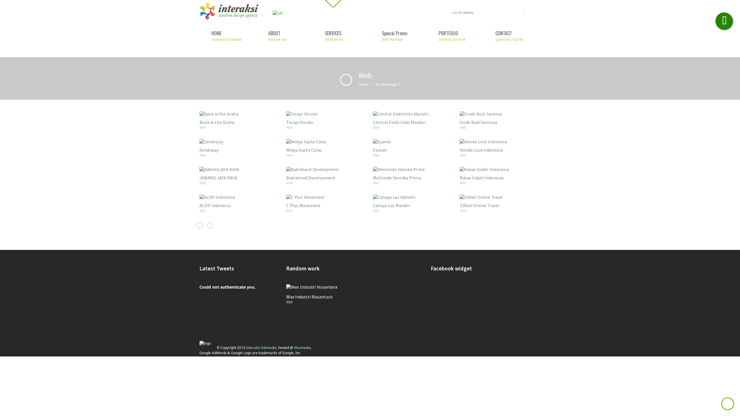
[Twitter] (505, 13)
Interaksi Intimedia (261, 347)
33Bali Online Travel (480, 205)
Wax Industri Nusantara (309, 297)
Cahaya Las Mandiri (391, 205)
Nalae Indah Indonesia (482, 178)
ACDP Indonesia (215, 205)
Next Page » (200, 225)
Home (363, 84)
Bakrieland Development (311, 178)
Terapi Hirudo (299, 122)
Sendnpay (209, 150)
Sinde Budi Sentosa (478, 122)
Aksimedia (302, 347)
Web (202, 127)
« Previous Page (210, 225)
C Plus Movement (303, 205)
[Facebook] (496, 13)
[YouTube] (515, 13)
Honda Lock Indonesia (481, 150)
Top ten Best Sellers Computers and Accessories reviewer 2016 (370, 319)
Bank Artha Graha (216, 122)
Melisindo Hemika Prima (397, 178)
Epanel (380, 150)
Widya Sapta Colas (304, 150)
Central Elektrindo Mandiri (399, 122)
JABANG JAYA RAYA (218, 178)
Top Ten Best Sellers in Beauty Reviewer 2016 (370, 325)
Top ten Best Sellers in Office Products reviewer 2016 (370, 330)
